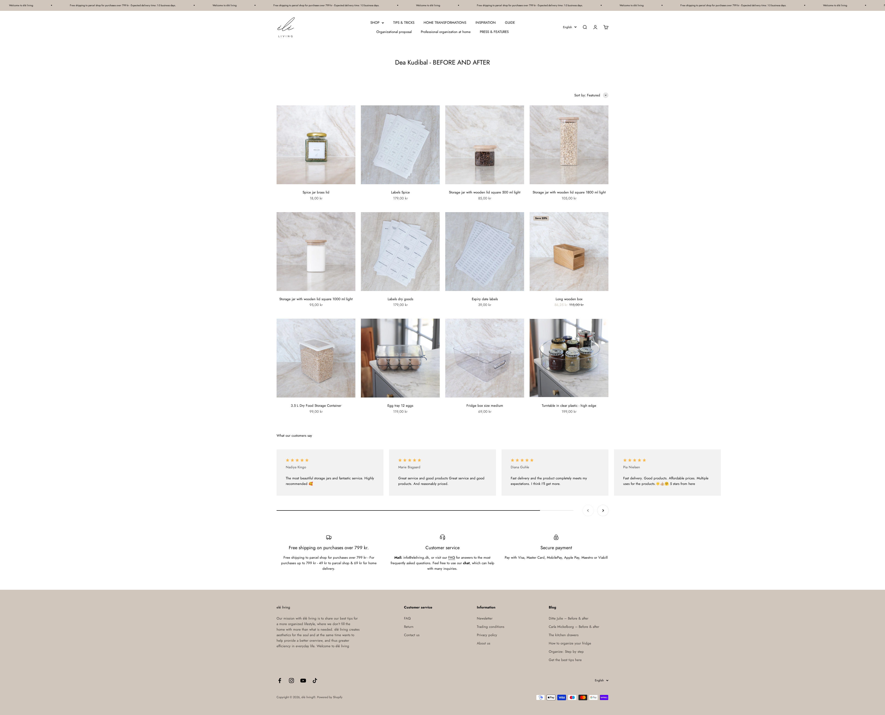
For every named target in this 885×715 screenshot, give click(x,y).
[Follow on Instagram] (291, 680)
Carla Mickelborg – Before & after (574, 626)
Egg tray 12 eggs (400, 405)
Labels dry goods (400, 299)
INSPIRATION (485, 22)
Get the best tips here (565, 659)
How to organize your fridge (570, 643)
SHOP (374, 22)
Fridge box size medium (484, 405)
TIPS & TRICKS (403, 22)
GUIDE (510, 22)
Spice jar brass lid (316, 192)
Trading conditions (490, 626)
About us (483, 643)
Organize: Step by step (566, 651)
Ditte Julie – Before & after (568, 618)
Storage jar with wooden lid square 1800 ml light (569, 192)
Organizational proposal (394, 31)
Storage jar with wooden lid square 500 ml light (484, 192)
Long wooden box (569, 299)
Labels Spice (400, 192)
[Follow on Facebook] (280, 680)
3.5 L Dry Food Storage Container (316, 405)
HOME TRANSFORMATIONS (445, 22)
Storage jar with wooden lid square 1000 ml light (316, 299)
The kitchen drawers (563, 635)
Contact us (411, 635)
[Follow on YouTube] (303, 680)
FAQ (451, 557)
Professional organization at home (446, 31)
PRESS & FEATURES (494, 31)
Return (408, 626)
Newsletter (485, 618)
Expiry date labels (485, 299)
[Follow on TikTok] (315, 680)
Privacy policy (487, 635)
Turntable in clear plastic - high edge (569, 405)
